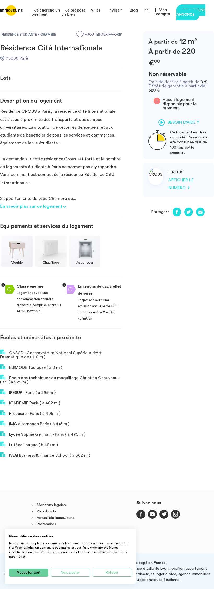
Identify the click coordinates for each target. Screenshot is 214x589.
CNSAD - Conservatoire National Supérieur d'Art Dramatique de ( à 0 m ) (51, 355)
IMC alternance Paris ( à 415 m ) (38, 424)
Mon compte (163, 12)
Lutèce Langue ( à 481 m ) (33, 445)
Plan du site (46, 511)
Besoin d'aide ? (183, 122)
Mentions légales (51, 505)
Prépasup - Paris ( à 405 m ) (34, 413)
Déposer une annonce (190, 12)
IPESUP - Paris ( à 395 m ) (32, 392)
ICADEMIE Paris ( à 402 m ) (34, 403)
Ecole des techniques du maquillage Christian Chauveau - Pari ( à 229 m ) (60, 380)
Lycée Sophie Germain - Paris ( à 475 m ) (46, 434)
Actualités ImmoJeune (56, 518)
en (146, 10)
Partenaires (46, 524)
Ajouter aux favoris (103, 34)
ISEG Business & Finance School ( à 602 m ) (49, 455)
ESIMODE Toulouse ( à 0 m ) (35, 367)
